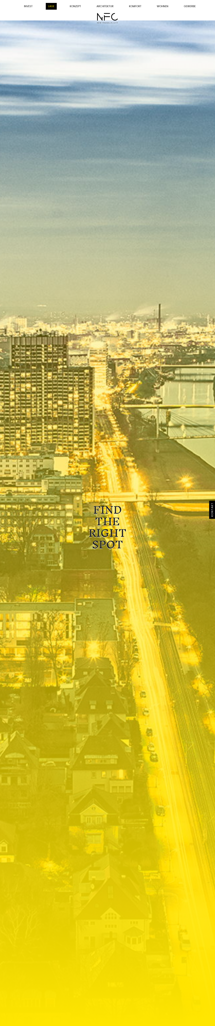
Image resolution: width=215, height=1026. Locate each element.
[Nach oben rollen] (208, 1019)
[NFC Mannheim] (107, 18)
